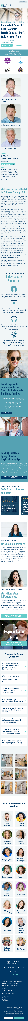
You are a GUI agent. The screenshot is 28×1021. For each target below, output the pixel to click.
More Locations (7, 988)
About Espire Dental (6, 995)
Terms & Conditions (17, 1007)
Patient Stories (5, 996)
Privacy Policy (9, 1007)
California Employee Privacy (10, 1008)
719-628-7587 (19, 45)
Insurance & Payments (10, 986)
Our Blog (4, 999)
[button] (25, 5)
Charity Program (5, 997)
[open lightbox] (7, 760)
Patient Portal (23, 1)
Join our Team (5, 1000)
